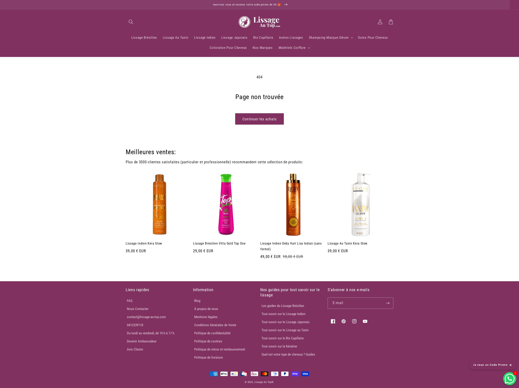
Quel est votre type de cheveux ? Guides (288, 354)
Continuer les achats (259, 119)
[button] (131, 21)
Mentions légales (206, 317)
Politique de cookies (208, 341)
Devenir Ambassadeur (142, 341)
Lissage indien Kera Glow (144, 243)
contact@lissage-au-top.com (146, 317)
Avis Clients (135, 349)
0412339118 (135, 325)
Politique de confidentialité (212, 333)
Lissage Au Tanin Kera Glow (347, 243)
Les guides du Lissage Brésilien (283, 306)
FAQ (129, 301)
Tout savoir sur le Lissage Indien (283, 314)
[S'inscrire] (387, 303)
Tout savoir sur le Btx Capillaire (283, 338)
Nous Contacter (137, 309)
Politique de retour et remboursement (219, 349)
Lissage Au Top (263, 382)
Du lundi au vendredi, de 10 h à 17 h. (151, 333)
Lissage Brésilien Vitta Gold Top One (219, 243)
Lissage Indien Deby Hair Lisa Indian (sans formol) (291, 246)
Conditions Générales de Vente (215, 325)
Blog (197, 301)
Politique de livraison (208, 357)
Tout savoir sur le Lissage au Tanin (285, 330)
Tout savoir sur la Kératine (279, 346)
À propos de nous (206, 309)
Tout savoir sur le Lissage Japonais (286, 322)
